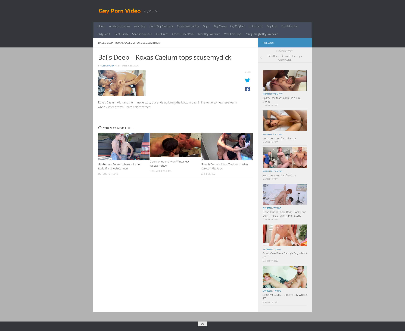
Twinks (277, 208)
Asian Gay (139, 26)
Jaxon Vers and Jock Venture (279, 175)
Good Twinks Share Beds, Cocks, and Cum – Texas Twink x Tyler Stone (284, 214)
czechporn (108, 65)
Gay (205, 26)
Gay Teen (272, 26)
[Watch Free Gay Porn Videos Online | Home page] (119, 11)
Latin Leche (256, 26)
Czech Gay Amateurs (161, 26)
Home (101, 26)
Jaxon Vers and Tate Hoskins (279, 138)
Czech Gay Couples (188, 26)
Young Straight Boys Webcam (262, 34)
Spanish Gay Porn (142, 34)
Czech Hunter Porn (182, 34)
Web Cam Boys (232, 34)
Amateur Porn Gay (119, 26)
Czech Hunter (289, 26)
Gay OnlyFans (237, 26)
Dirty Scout (104, 34)
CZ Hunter (162, 34)
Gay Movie (220, 26)
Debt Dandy (121, 34)
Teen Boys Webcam (209, 34)
